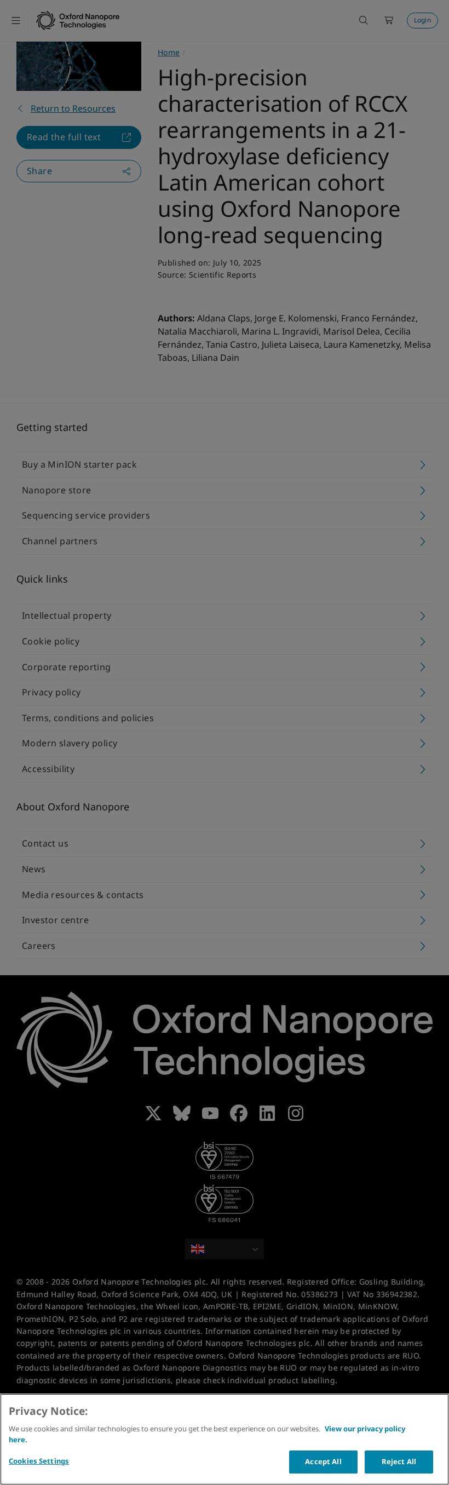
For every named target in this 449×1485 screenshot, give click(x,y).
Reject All (399, 1461)
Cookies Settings (39, 1461)
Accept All (323, 1461)
